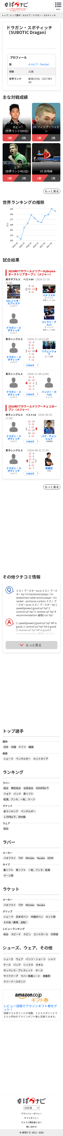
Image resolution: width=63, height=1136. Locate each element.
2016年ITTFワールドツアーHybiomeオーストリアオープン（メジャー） (31, 272)
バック (17, 793)
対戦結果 (30, 365)
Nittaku (30, 858)
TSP (20, 858)
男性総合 (16, 788)
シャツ (51, 959)
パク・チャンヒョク (49, 437)
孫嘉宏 (49, 468)
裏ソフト (8, 870)
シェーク (8, 758)
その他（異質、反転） (16, 922)
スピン (27, 934)
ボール (39, 970)
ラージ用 (8, 875)
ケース (7, 964)
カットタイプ (40, 758)
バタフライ (10, 858)
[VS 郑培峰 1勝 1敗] (46, 152)
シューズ (8, 959)
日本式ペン (22, 916)
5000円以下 (42, 788)
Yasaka (41, 858)
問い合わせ (31, 1126)
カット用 (50, 916)
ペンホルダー (23, 758)
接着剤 (46, 976)
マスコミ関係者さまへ (31, 1122)
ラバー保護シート (30, 976)
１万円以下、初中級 (15, 817)
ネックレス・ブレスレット (18, 970)
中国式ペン (37, 916)
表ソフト (28, 793)
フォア (7, 793)
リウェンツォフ (49, 353)
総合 (6, 788)
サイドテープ (11, 976)
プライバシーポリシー (31, 1113)
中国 (13, 747)
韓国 (31, 747)
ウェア (19, 959)
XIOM (50, 858)
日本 (6, 747)
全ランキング (11, 811)
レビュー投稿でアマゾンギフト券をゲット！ (30, 1007)
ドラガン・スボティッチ (13, 329)
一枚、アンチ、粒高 (39, 870)
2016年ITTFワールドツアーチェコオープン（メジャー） (32, 408)
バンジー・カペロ (49, 393)
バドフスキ (49, 295)
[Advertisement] (31, 537)
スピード (16, 934)
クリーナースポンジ (14, 981)
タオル (39, 964)
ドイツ (22, 747)
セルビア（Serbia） (39, 64)
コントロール (40, 934)
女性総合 (28, 788)
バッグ (17, 964)
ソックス (28, 964)
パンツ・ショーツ (36, 959)
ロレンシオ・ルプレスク (13, 302)
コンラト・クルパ (49, 323)
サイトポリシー (31, 1117)
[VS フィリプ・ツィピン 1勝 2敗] (46, 122)
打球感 (54, 934)
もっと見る (52, 191)
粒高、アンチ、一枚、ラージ (19, 799)
